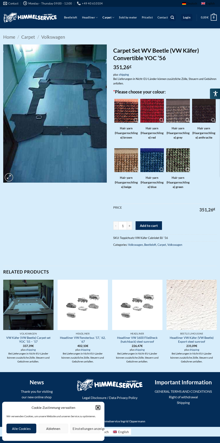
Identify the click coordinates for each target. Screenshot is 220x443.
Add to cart (149, 226)
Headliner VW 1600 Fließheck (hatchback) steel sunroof (137, 340)
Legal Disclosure (94, 398)
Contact (162, 17)
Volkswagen (53, 37)
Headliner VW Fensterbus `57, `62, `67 (82, 340)
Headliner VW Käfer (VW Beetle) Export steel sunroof (192, 340)
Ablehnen (53, 429)
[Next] (216, 325)
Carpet (107, 17)
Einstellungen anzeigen (86, 429)
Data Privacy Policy (123, 398)
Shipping (183, 402)
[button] (98, 407)
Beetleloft (70, 17)
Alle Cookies (21, 429)
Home (9, 37)
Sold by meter (128, 17)
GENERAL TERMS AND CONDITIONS (183, 391)
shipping (124, 74)
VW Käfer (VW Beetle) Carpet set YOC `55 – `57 (28, 340)
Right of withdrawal (183, 397)
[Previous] (3, 325)
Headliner (88, 17)
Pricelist (147, 17)
